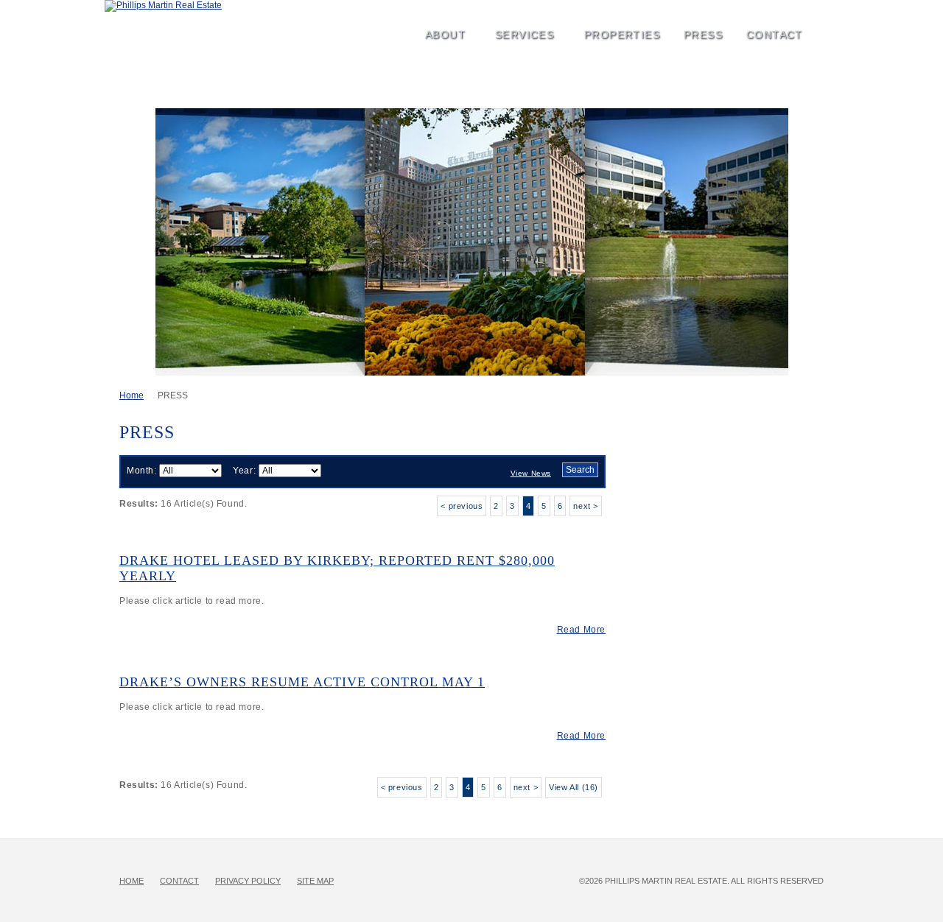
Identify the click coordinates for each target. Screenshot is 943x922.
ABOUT (438, 24)
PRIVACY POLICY (248, 880)
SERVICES (517, 24)
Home (131, 395)
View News (531, 473)
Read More (581, 629)
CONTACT (774, 35)
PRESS (696, 24)
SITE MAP (315, 880)
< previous (462, 506)
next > (585, 506)
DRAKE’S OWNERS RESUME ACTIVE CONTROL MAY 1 (302, 682)
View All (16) (573, 787)
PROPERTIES (614, 24)
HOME (131, 880)
